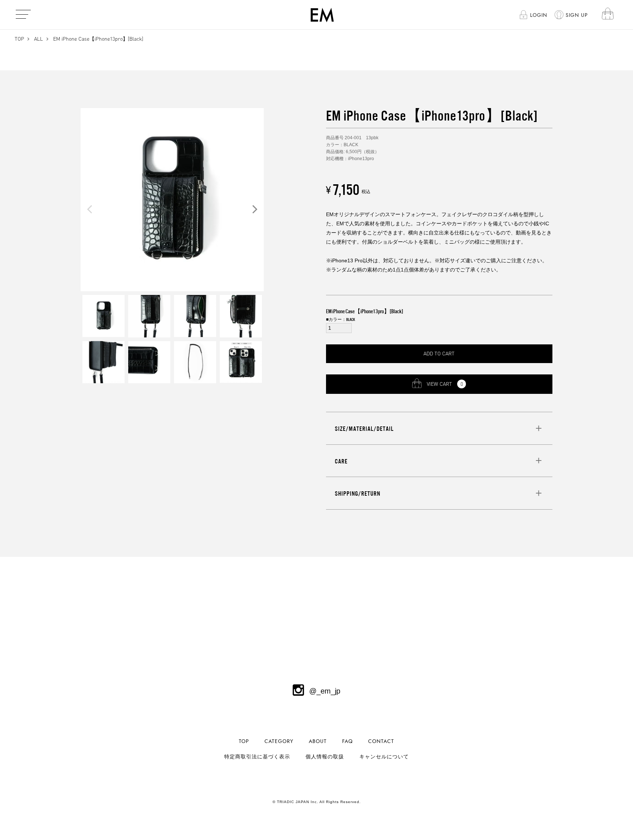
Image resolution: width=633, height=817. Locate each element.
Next (255, 209)
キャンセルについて (384, 756)
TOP (19, 39)
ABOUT (318, 741)
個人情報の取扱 (325, 756)
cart (607, 14)
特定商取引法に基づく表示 (257, 756)
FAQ (347, 741)
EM (322, 14)
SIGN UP (577, 15)
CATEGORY (278, 741)
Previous (89, 209)
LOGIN (538, 15)
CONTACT (381, 741)
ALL (38, 39)
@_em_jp (324, 691)
